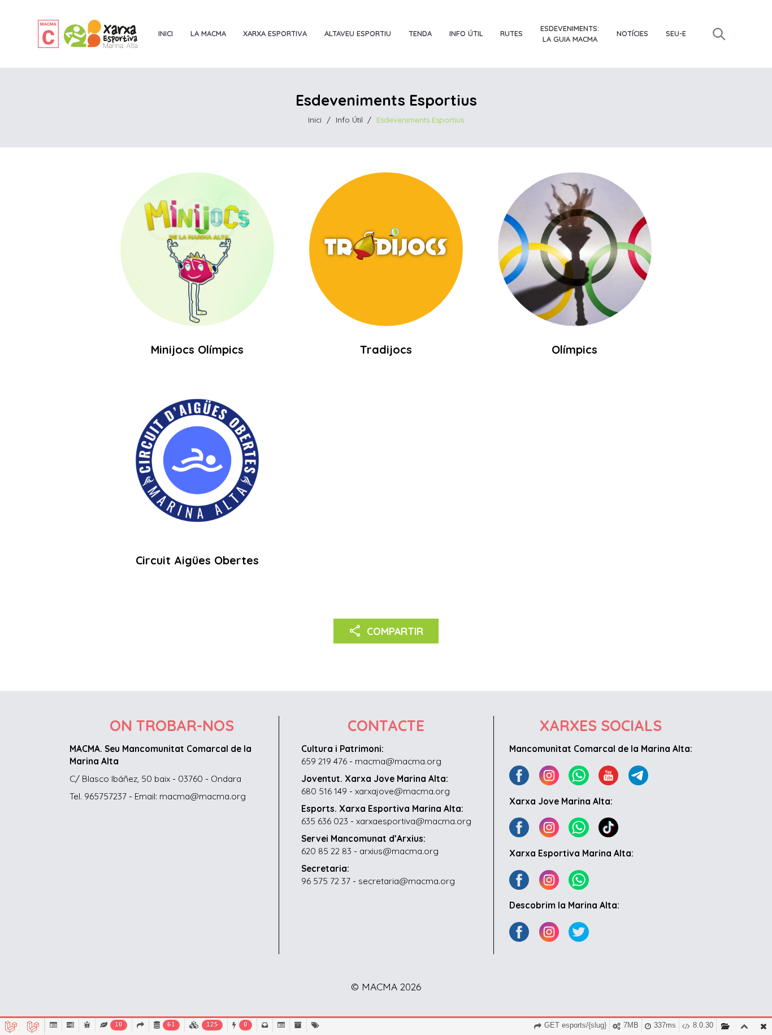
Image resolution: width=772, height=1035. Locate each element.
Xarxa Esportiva (275, 33)
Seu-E (676, 33)
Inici (165, 33)
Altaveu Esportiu (357, 33)
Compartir (386, 630)
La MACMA (208, 33)
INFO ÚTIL (466, 33)
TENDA (420, 33)
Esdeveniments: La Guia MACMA (569, 34)
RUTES (511, 33)
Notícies (632, 33)
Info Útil (349, 119)
